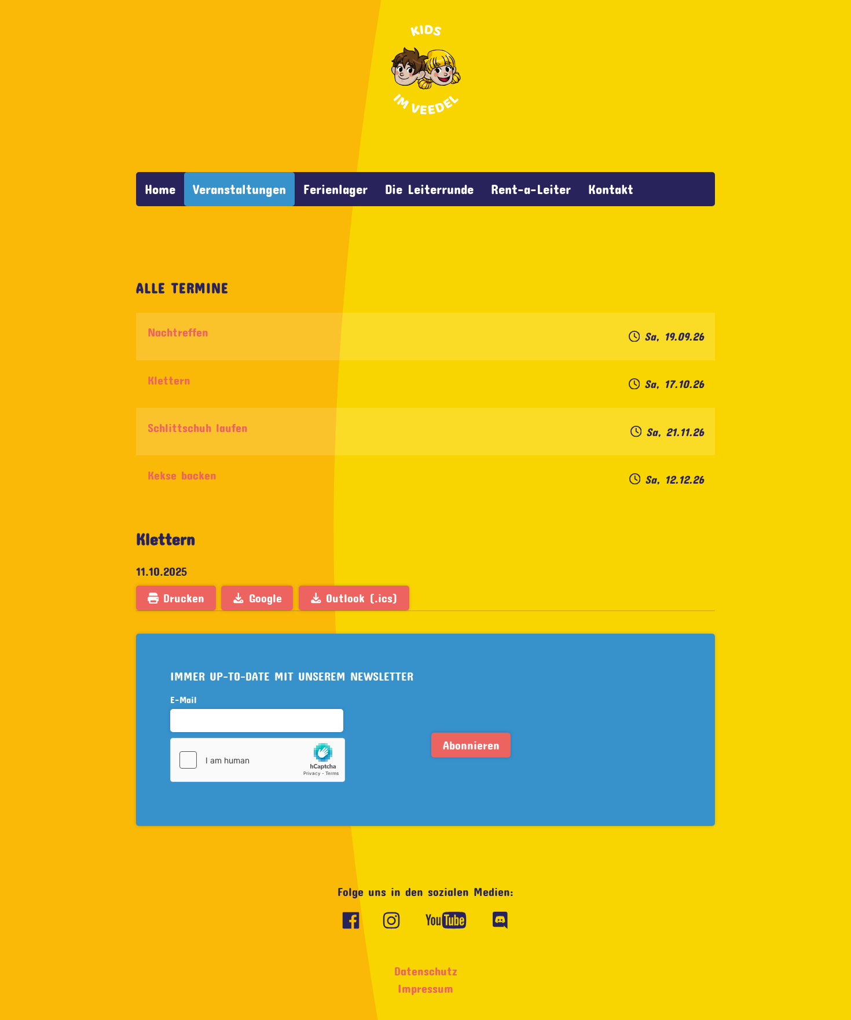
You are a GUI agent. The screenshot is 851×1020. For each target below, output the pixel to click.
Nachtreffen (178, 332)
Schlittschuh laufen (198, 427)
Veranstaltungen (239, 189)
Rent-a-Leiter (531, 189)
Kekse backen (182, 475)
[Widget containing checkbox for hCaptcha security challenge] (257, 760)
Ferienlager (335, 189)
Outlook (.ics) (359, 598)
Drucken (181, 598)
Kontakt (610, 189)
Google (263, 598)
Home (160, 189)
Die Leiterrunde (429, 189)
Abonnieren (471, 745)
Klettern (169, 380)
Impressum (425, 988)
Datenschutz (425, 971)
